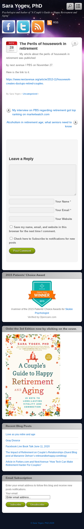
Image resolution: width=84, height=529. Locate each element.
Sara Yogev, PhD (22, 6)
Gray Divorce (13, 440)
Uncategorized (30, 94)
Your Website (63, 218)
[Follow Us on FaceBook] (8, 27)
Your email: (12, 493)
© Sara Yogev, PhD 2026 (42, 523)
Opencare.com (48, 317)
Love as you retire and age (20, 434)
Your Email (62, 210)
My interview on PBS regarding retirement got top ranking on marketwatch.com (44, 112)
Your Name (62, 201)
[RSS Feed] (37, 27)
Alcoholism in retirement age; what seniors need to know (39, 124)
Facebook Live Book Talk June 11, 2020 (28, 446)
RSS (55, 22)
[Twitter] (23, 27)
